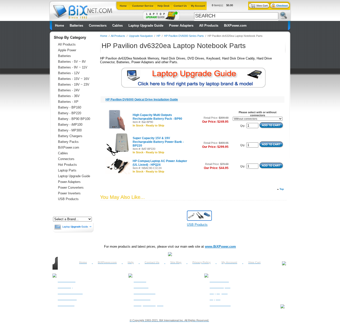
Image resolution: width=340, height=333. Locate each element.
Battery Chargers (70, 136)
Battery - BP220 (69, 113)
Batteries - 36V (69, 96)
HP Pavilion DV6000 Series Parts (184, 35)
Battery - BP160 (69, 107)
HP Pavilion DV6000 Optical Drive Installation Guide (142, 99)
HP (158, 35)
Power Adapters (181, 25)
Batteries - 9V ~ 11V (72, 67)
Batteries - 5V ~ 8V (72, 61)
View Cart (254, 262)
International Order (70, 292)
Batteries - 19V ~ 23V (73, 84)
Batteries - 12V (69, 73)
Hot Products (67, 164)
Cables (117, 25)
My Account (229, 262)
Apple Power (67, 50)
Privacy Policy (201, 262)
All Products (208, 25)
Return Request (220, 286)
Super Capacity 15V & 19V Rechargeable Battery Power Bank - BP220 (158, 141)
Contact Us (152, 262)
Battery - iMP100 (70, 124)
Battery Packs (68, 142)
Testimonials (142, 298)
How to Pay (65, 286)
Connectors (98, 25)
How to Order (66, 280)
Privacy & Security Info (148, 304)
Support (215, 298)
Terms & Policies (144, 292)
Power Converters (71, 187)
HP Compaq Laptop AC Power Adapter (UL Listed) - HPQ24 (160, 162)
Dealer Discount (220, 304)
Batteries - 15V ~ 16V (73, 79)
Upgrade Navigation (141, 35)
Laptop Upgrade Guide (145, 25)
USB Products (68, 199)
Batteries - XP (68, 102)
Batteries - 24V (69, 90)
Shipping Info (218, 292)
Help (131, 262)
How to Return (219, 280)
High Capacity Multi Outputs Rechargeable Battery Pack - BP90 (157, 116)
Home (59, 25)
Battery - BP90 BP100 (74, 119)
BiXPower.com (235, 25)
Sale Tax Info (66, 304)
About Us (140, 280)
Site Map (175, 262)
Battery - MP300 (70, 130)
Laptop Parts (67, 170)
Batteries (76, 25)
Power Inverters (69, 193)
